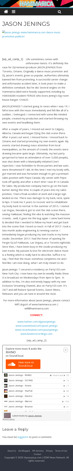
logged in (23, 437)
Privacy (49, 451)
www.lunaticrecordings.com (36, 333)
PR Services (38, 451)
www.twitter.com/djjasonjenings (36, 321)
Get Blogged (24, 451)
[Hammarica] (36, 2)
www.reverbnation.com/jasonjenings (36, 329)
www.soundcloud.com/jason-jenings (37, 325)
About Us (11, 451)
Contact (37, 454)
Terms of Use (61, 451)
